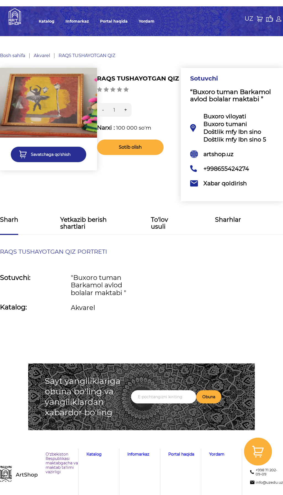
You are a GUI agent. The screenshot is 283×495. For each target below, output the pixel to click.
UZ (249, 18)
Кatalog (46, 21)
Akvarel (42, 55)
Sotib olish (130, 147)
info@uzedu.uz (269, 482)
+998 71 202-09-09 (266, 472)
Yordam (146, 21)
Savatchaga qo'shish (50, 154)
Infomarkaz (77, 21)
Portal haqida (114, 21)
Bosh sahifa (12, 55)
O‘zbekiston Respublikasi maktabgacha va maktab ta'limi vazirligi (62, 463)
